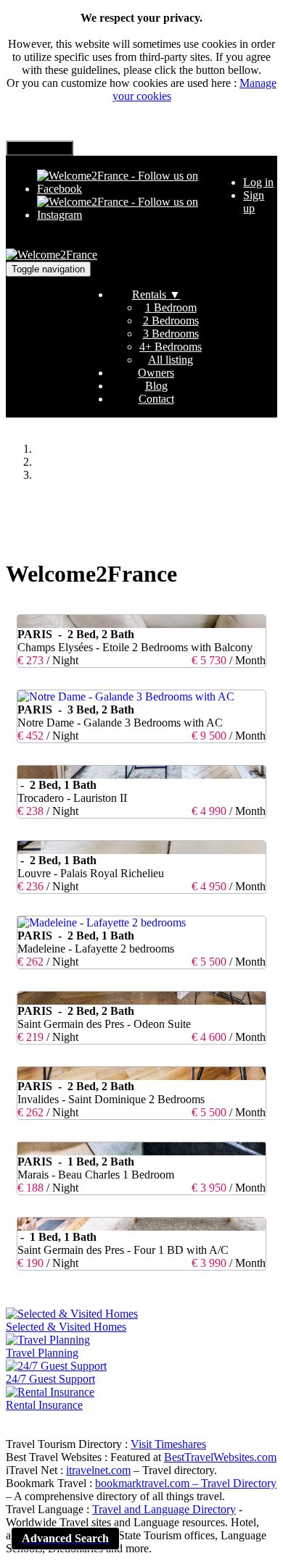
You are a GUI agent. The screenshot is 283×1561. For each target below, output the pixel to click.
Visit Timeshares (168, 1444)
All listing (170, 359)
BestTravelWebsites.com (220, 1457)
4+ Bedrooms (170, 346)
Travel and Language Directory (164, 1509)
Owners (156, 373)
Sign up (253, 201)
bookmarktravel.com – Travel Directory (185, 1483)
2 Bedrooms (171, 320)
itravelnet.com (98, 1470)
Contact (156, 399)
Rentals (156, 294)
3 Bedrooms (171, 333)
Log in (258, 182)
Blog (156, 386)
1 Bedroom (171, 307)
